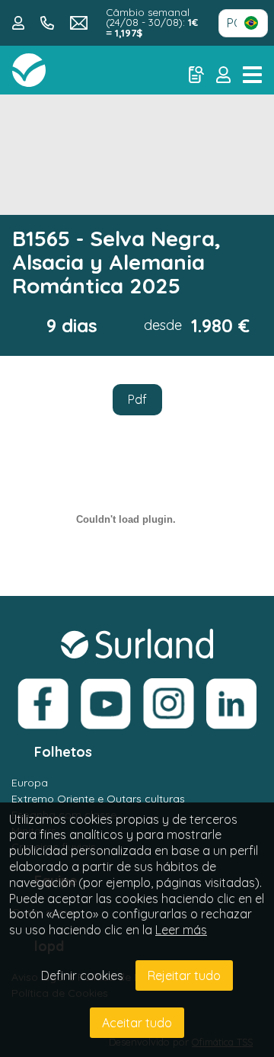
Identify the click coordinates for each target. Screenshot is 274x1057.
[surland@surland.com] (79, 21)
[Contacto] (20, 21)
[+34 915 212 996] (49, 21)
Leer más (181, 929)
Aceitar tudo (137, 1022)
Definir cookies (82, 975)
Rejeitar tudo (184, 975)
